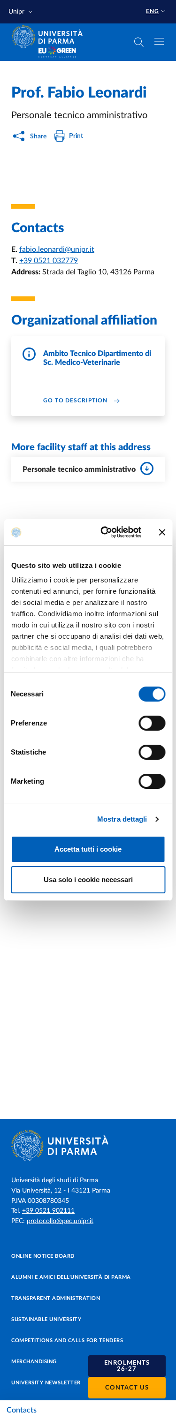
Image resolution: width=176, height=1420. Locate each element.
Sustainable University (46, 1319)
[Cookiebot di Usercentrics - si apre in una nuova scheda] (105, 532)
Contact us (127, 1388)
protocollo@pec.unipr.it (60, 1221)
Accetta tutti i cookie (88, 849)
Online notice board (43, 1256)
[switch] (151, 723)
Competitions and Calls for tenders (67, 1340)
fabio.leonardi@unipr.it (56, 249)
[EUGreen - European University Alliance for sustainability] (57, 52)
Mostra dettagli (122, 819)
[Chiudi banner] (162, 532)
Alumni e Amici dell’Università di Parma (71, 1277)
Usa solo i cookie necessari (88, 880)
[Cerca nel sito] (139, 42)
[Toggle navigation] (159, 41)
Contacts (22, 1410)
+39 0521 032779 (48, 260)
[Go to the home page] (50, 36)
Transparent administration (55, 1298)
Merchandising (34, 1361)
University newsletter (46, 1382)
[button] (21, 12)
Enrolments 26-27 (127, 1366)
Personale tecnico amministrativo (79, 469)
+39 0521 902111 (48, 1211)
